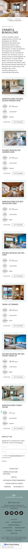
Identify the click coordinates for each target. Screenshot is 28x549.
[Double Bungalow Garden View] (14, 138)
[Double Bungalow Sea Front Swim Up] (14, 342)
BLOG (7, 522)
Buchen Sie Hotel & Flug (24, 1)
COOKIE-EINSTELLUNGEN (14, 483)
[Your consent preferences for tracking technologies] (1, 411)
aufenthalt (17, 19)
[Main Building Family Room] (14, 393)
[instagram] (12, 513)
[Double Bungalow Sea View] (14, 241)
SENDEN (4, 461)
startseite (10, 19)
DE (18, 3)
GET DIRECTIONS (15, 502)
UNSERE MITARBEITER (14, 525)
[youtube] (16, 513)
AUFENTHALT (14, 469)
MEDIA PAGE (14, 533)
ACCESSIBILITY (18, 487)
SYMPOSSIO (9, 530)
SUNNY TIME (18, 530)
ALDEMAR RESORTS (16, 522)
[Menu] (2, 3)
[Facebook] (7, 513)
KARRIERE (7, 487)
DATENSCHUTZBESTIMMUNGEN (14, 480)
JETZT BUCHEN (24, 3)
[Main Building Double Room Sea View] (14, 189)
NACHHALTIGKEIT (7, 527)
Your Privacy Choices (12, 544)
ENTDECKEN (6, 122)
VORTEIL (14, 477)
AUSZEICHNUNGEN (20, 527)
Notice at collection (8, 547)
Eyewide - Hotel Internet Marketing (14, 539)
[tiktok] (21, 513)
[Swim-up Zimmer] (14, 292)
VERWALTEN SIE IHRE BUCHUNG (10, 473)
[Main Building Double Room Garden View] (14, 86)
